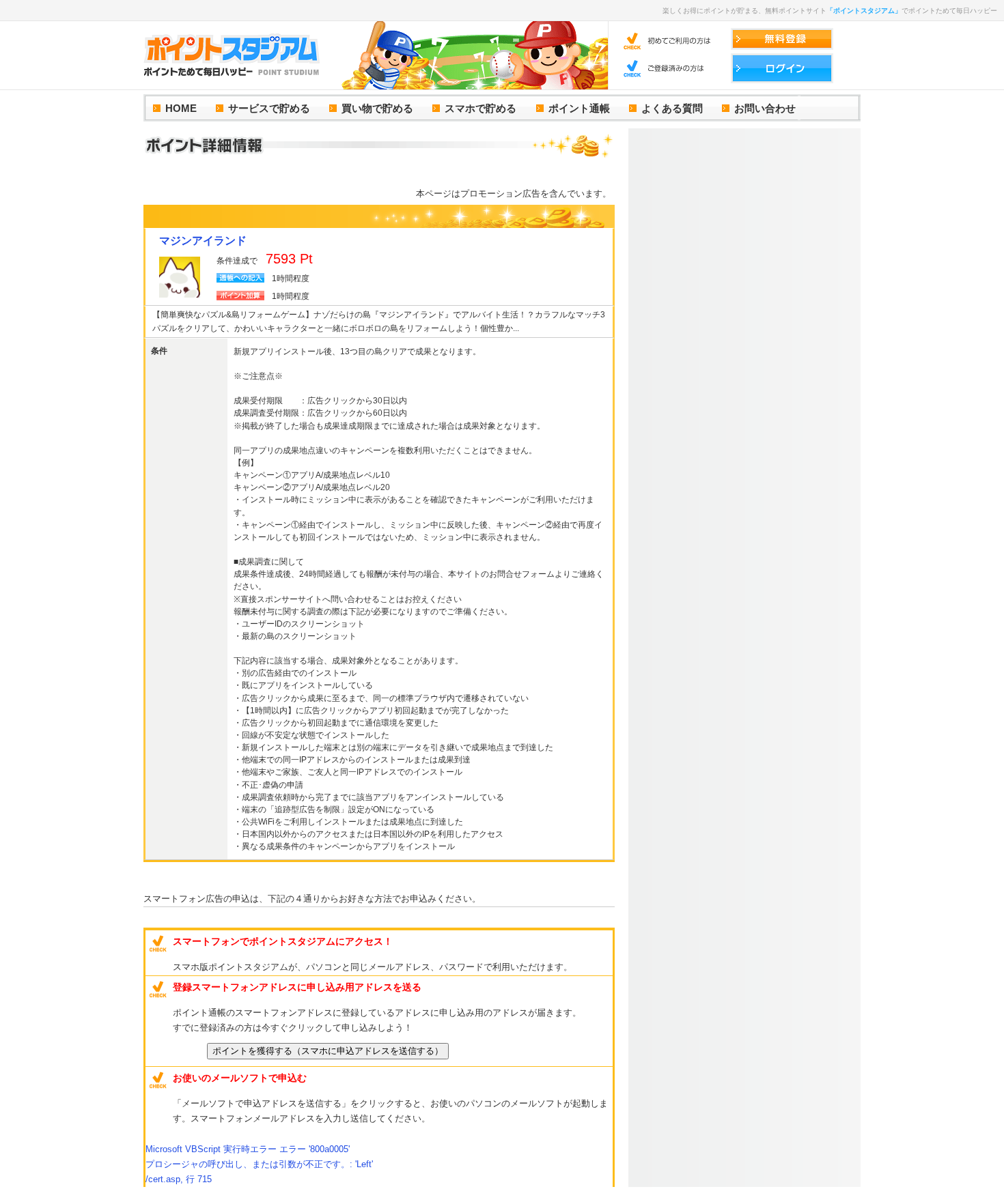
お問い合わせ (765, 108)
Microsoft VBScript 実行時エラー (247, 1149)
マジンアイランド (203, 240)
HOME (181, 108)
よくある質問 (672, 108)
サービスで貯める (269, 108)
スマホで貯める (480, 108)
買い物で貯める (377, 108)
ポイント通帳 (579, 108)
